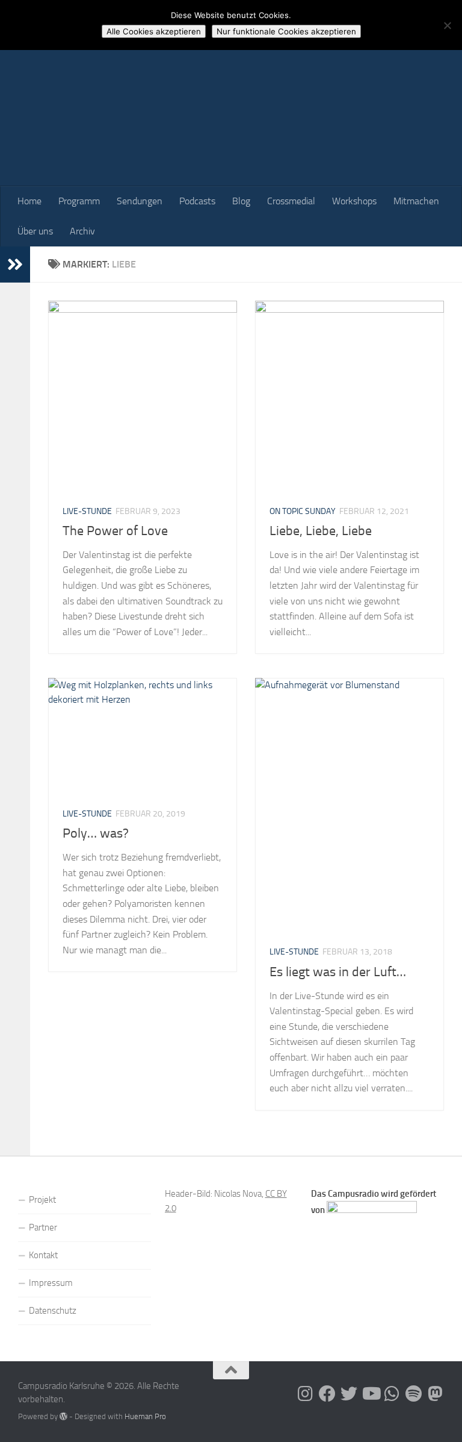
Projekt (42, 1199)
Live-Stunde (87, 511)
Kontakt (43, 1255)
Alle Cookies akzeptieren (153, 31)
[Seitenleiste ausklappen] (15, 264)
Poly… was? (96, 833)
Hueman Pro (145, 1416)
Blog (241, 201)
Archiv (82, 231)
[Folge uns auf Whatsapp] (392, 1393)
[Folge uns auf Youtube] (370, 1393)
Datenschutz (52, 1310)
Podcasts (197, 201)
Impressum (51, 1282)
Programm (79, 201)
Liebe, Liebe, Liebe (321, 531)
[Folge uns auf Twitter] (348, 1393)
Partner (43, 1227)
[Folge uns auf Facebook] (327, 1393)
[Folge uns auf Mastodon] (435, 1393)
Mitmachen (416, 201)
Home (29, 201)
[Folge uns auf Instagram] (305, 1393)
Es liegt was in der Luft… (338, 972)
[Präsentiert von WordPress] (63, 1416)
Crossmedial (291, 201)
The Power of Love (115, 531)
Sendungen (139, 201)
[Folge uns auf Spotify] (413, 1393)
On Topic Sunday (303, 511)
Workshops (354, 201)
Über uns (35, 231)
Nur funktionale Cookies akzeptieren (286, 31)
